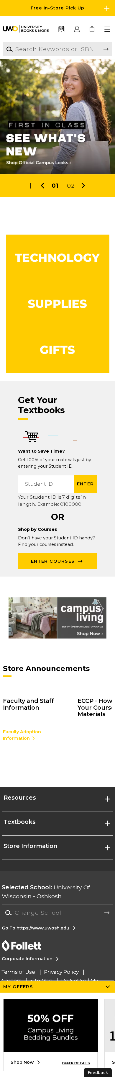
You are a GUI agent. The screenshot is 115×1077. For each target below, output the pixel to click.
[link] (92, 29)
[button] (57, 8)
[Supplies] (57, 304)
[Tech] (57, 258)
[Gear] (57, 350)
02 (70, 185)
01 (55, 185)
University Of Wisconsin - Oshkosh (46, 891)
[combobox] (57, 912)
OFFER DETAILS (76, 1063)
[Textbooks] (61, 29)
